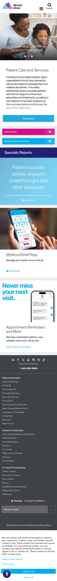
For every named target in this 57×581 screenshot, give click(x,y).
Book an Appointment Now (17, 141)
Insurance (6, 457)
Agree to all (28, 571)
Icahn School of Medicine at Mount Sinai (18, 434)
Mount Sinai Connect (10, 475)
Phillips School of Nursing (12, 453)
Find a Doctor (11, 131)
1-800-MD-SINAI (28, 368)
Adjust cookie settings (12, 559)
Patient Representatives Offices (14, 408)
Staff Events (7, 494)
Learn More (29, 200)
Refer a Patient (8, 479)
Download (14, 270)
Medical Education (9, 438)
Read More (28, 118)
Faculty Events (8, 461)
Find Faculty (7, 449)
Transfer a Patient (9, 471)
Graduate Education (10, 442)
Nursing (5, 483)
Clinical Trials (7, 416)
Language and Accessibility (13, 412)
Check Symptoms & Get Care (14, 404)
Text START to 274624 (18, 346)
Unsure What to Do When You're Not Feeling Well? (28, 48)
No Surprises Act (9, 389)
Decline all (28, 577)
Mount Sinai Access (10, 397)
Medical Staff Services (11, 490)
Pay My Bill (6, 385)
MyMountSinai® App (10, 382)
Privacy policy (8, 564)
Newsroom (6, 420)
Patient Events (8, 423)
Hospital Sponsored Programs (14, 486)
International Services (11, 393)
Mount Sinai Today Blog (28, 364)
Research (6, 445)
